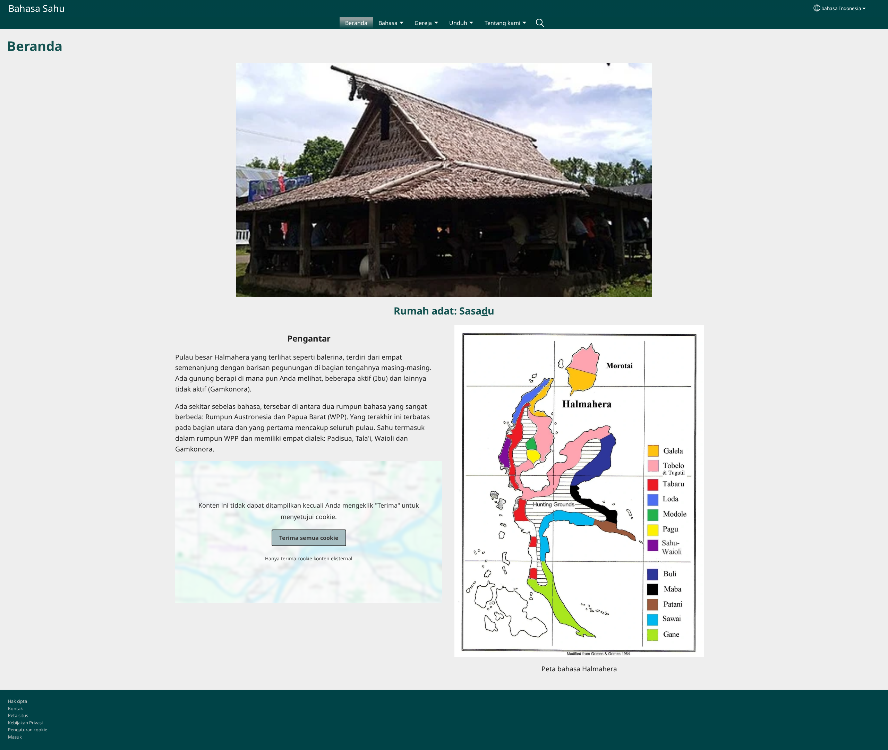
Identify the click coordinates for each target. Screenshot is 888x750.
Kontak (15, 708)
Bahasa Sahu (36, 8)
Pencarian (540, 23)
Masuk (15, 737)
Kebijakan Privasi (25, 722)
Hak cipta (17, 701)
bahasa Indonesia (841, 8)
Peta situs (18, 715)
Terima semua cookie (309, 538)
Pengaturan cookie (27, 729)
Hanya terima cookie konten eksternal (308, 558)
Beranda (356, 23)
